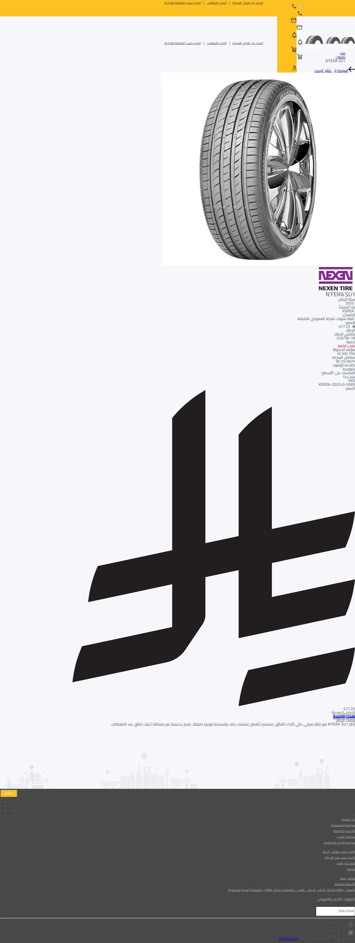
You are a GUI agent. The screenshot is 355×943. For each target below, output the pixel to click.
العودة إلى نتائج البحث (331, 70)
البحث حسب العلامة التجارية (182, 3)
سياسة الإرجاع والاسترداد (339, 842)
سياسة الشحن (345, 837)
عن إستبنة (348, 819)
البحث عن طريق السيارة (248, 3)
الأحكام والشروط (344, 831)
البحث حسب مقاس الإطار (339, 852)
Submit (9, 793)
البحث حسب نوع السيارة (340, 857)
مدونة (351, 869)
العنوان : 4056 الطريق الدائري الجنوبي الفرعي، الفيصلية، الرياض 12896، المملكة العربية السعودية (291, 890)
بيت (342, 53)
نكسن (340, 56)
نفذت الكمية (344, 716)
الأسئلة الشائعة (345, 884)
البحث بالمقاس (217, 3)
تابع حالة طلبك (346, 863)
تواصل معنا (347, 878)
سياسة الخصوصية (343, 825)
